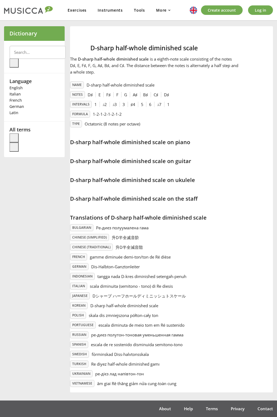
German (16, 106)
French (15, 100)
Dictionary (23, 33)
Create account (222, 10)
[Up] (14, 138)
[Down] (14, 147)
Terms (212, 408)
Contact (265, 408)
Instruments (110, 10)
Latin (13, 112)
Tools (139, 10)
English (16, 87)
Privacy (238, 408)
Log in (260, 10)
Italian (15, 94)
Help (188, 408)
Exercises (77, 10)
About (165, 408)
